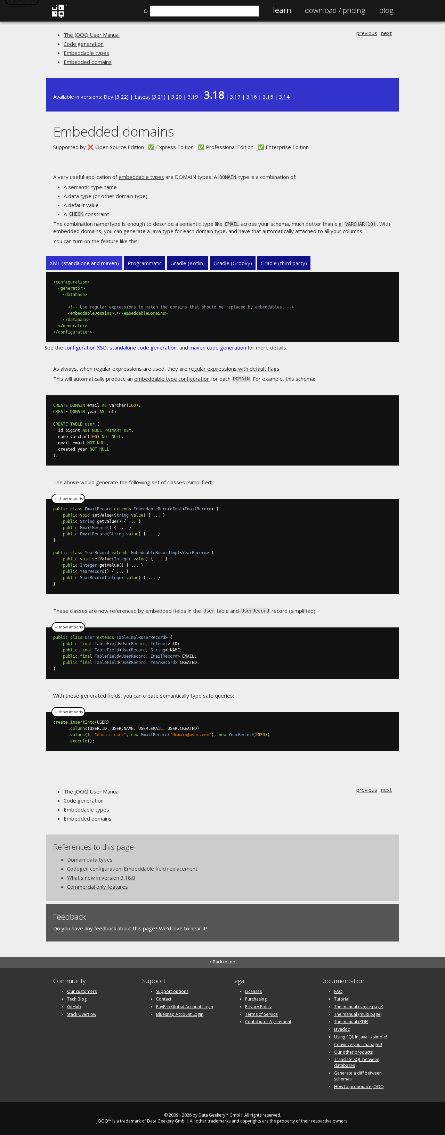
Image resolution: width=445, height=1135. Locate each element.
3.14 (284, 96)
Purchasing (256, 999)
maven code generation (217, 347)
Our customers (82, 991)
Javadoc (342, 1029)
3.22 (121, 96)
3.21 (158, 96)
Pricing (335, 10)
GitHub (74, 1007)
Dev (108, 96)
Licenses (253, 991)
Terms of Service (261, 1014)
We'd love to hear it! (183, 928)
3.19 (193, 96)
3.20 (176, 96)
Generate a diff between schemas (358, 1076)
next (386, 33)
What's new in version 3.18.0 (101, 877)
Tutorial (341, 999)
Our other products (353, 1052)
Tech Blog (77, 999)
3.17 (235, 96)
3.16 (251, 96)
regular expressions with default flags (234, 368)
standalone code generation (143, 347)
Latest (142, 96)
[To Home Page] (59, 16)
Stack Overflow (81, 1014)
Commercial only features (97, 886)
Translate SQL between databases (356, 1062)
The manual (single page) (358, 1007)
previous (366, 33)
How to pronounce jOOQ (359, 1086)
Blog (386, 10)
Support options (172, 991)
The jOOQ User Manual (92, 34)
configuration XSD (85, 347)
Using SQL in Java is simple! (360, 1037)
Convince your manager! (358, 1044)
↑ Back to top (222, 962)
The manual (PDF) (351, 1022)
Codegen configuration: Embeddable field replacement (132, 868)
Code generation (84, 43)
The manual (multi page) (357, 1014)
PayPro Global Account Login (184, 1007)
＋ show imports (68, 498)
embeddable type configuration (172, 378)
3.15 (268, 96)
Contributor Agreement (268, 1022)
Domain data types (90, 859)
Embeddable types (86, 52)
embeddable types (141, 176)
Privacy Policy (258, 1007)
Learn (282, 10)
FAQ (338, 991)
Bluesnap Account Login (179, 1014)
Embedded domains (88, 61)
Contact (163, 999)
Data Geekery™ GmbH (220, 1115)
